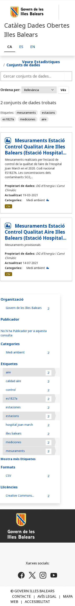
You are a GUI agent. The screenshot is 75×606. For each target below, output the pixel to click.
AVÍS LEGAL (47, 596)
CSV (8, 206)
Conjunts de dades (23, 64)
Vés (63, 90)
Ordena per (9, 90)
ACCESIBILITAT (37, 601)
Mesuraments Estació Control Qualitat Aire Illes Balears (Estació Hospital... (35, 146)
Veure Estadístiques (41, 61)
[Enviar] (68, 76)
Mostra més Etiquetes (18, 459)
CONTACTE (21, 596)
